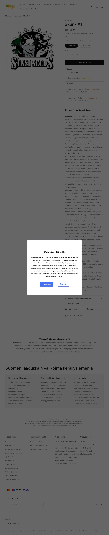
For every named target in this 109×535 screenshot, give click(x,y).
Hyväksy (47, 284)
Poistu (63, 284)
